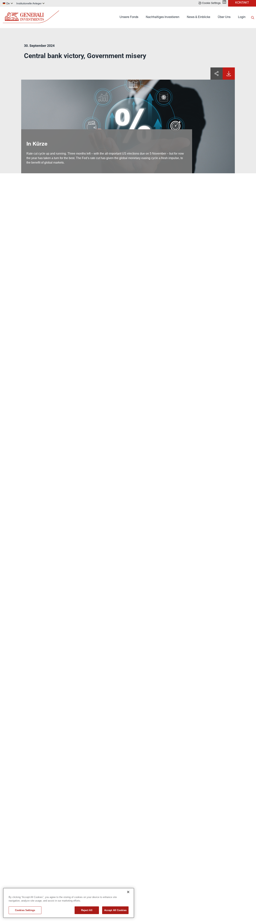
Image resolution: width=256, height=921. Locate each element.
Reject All (86, 910)
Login (242, 17)
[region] (68, 903)
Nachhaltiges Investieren (162, 17)
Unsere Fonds (129, 17)
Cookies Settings (25, 910)
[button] (209, 3)
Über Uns (224, 17)
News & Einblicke (198, 17)
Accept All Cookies (115, 910)
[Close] (128, 892)
